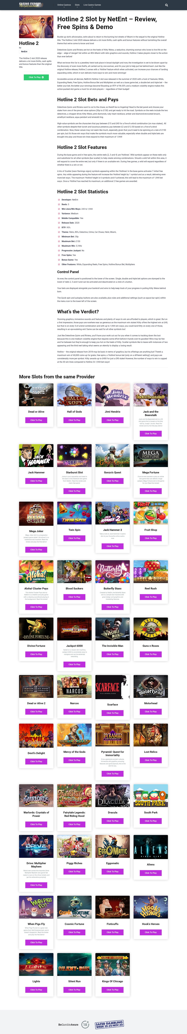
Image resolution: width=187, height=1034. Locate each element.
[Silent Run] (74, 975)
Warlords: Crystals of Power (36, 814)
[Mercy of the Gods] (74, 746)
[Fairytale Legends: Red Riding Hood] (74, 806)
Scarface (112, 704)
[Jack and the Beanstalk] (151, 405)
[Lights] (36, 975)
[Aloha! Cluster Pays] (36, 582)
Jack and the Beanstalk (150, 413)
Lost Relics (150, 751)
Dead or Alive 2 (36, 703)
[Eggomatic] (112, 857)
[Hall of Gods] (74, 405)
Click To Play (35, 77)
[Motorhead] (151, 697)
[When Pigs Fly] (36, 918)
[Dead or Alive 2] (36, 697)
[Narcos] (74, 697)
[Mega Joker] (36, 525)
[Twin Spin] (74, 524)
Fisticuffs (112, 924)
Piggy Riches (74, 863)
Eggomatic (112, 863)
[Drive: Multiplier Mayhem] (36, 857)
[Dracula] (112, 806)
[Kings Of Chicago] (112, 975)
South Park (150, 812)
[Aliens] (151, 858)
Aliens (151, 864)
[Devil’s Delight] (36, 747)
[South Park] (151, 806)
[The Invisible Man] (112, 640)
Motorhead (150, 703)
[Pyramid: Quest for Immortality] (112, 746)
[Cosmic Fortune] (74, 918)
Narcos (74, 703)
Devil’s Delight (36, 753)
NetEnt (24, 51)
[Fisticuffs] (112, 918)
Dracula (112, 812)
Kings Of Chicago (112, 981)
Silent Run (74, 981)
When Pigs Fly (36, 924)
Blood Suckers (74, 588)
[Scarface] (112, 698)
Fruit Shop (151, 529)
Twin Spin (74, 529)
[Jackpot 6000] (74, 640)
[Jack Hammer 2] (112, 524)
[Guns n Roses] (151, 640)
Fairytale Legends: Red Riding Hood (74, 814)
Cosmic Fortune (74, 924)
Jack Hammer (36, 472)
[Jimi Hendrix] (112, 405)
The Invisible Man (112, 645)
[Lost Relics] (151, 746)
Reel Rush (151, 588)
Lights (36, 981)
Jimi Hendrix (112, 411)
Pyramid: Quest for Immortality (112, 753)
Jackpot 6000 (74, 645)
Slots (77, 5)
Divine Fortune (36, 645)
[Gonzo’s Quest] (112, 466)
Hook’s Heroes (151, 924)
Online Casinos (64, 5)
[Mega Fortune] (151, 466)
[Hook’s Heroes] (151, 918)
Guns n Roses (151, 645)
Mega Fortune (150, 472)
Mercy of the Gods (74, 751)
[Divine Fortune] (36, 640)
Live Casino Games (92, 5)
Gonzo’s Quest (112, 472)
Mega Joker (36, 531)
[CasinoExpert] (31, 4)
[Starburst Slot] (74, 466)
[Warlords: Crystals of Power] (36, 806)
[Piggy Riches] (74, 857)
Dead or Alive (36, 411)
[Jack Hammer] (36, 466)
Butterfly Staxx (112, 588)
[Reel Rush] (151, 582)
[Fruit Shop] (151, 524)
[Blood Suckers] (74, 582)
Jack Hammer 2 (112, 529)
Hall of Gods (74, 411)
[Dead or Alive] (36, 405)
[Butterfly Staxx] (112, 582)
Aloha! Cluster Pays (36, 588)
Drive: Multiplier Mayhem (36, 865)
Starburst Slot (74, 472)
